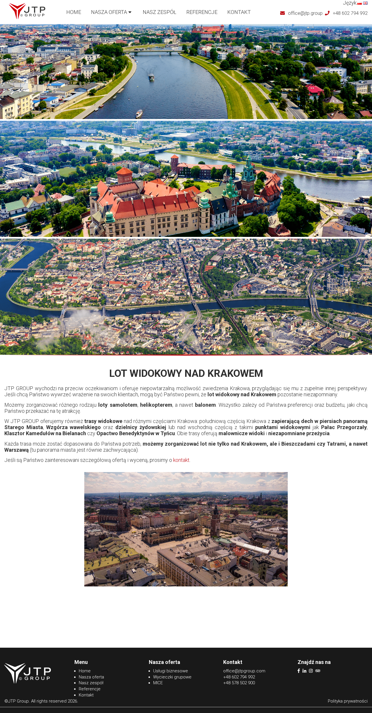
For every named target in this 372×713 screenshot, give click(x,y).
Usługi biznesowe (170, 671)
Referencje (201, 12)
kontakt (181, 460)
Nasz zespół (159, 12)
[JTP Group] (27, 18)
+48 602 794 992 (350, 13)
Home (73, 12)
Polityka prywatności (348, 701)
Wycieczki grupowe (172, 677)
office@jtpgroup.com (244, 671)
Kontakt (239, 12)
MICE (158, 682)
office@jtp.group (305, 13)
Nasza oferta (109, 12)
